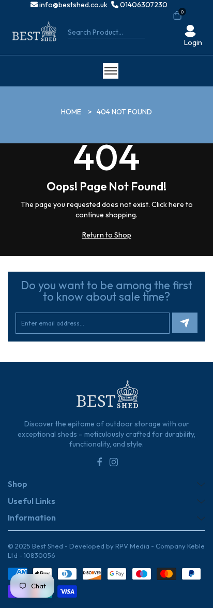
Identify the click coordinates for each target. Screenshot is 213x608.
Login (193, 42)
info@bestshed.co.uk (73, 4)
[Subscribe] (184, 323)
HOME (71, 111)
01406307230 (143, 4)
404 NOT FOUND (124, 111)
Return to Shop (106, 235)
